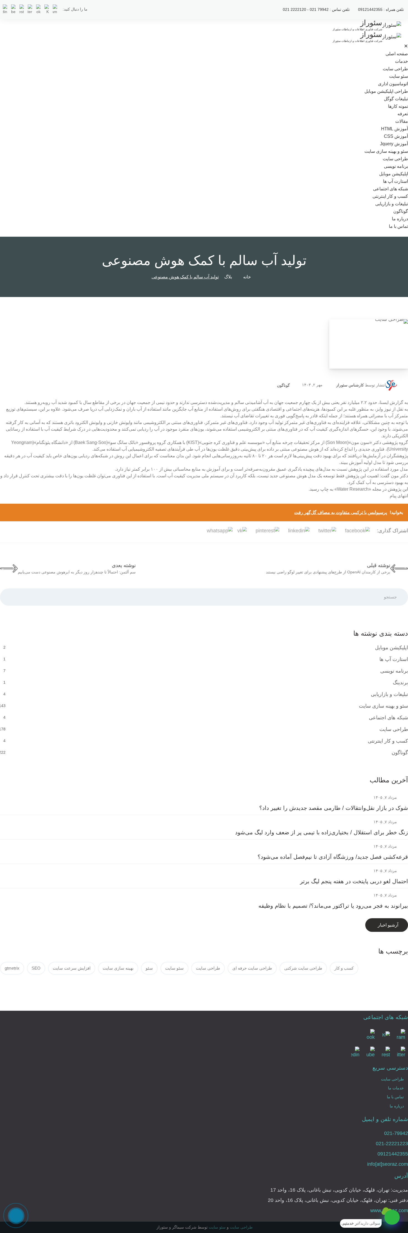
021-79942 (396, 1133)
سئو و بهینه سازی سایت (386, 151)
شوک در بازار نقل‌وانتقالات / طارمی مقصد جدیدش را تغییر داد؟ (333, 808)
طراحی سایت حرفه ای (252, 968)
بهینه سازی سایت (118, 968)
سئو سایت (398, 76)
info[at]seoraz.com (387, 1164)
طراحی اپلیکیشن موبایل (386, 91)
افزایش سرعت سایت (71, 968)
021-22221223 (392, 1143)
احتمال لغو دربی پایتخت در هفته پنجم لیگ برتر (354, 881)
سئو (149, 968)
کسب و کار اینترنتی (390, 196)
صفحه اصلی (397, 53)
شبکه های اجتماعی (390, 188)
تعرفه (402, 113)
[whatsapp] (392, 1217)
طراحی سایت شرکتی (303, 968)
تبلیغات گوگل (396, 98)
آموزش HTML (394, 128)
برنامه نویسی (396, 166)
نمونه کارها (398, 106)
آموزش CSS (396, 136)
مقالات (401, 121)
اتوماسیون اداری (393, 83)
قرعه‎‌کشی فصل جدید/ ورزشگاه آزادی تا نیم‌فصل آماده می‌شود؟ (333, 857)
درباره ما (400, 218)
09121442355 (392, 1154)
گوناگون (400, 211)
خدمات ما (396, 1088)
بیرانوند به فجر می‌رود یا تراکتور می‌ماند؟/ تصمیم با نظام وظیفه (333, 906)
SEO (36, 968)
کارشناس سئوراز (350, 385)
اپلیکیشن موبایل (393, 173)
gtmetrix (12, 968)
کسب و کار (344, 968)
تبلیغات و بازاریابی (391, 203)
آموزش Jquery (394, 143)
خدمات (401, 61)
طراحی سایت (395, 68)
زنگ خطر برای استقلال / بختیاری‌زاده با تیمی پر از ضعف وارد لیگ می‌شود (321, 832)
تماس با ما (398, 226)
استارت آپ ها (395, 181)
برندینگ (400, 682)
